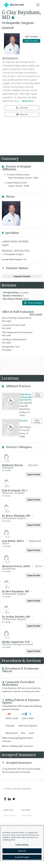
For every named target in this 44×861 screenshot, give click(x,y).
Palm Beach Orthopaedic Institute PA (25, 397)
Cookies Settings (21, 844)
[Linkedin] (9, 799)
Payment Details (22, 276)
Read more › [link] (28, 100)
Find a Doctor (27, 815)
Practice (23, 420)
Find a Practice (10, 815)
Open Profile (33, 474)
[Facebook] (5, 799)
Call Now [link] (23, 107)
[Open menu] (37, 4)
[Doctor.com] (14, 5)
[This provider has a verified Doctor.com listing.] (12, 17)
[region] (22, 843)
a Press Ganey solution (17, 788)
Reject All (22, 851)
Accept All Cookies (22, 857)
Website (24, 114)
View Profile (37, 395)
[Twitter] (13, 799)
